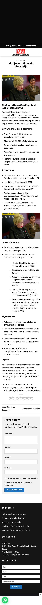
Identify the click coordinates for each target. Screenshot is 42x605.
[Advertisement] (21, 21)
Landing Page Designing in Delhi (15, 526)
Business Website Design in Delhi (16, 530)
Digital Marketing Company (14, 514)
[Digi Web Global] (21, 52)
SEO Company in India (11, 522)
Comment (9, 434)
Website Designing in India (13, 518)
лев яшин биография (31, 408)
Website (8, 468)
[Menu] (39, 52)
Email (7, 457)
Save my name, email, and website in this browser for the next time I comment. (21, 481)
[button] (5, 600)
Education (21, 60)
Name (7, 447)
